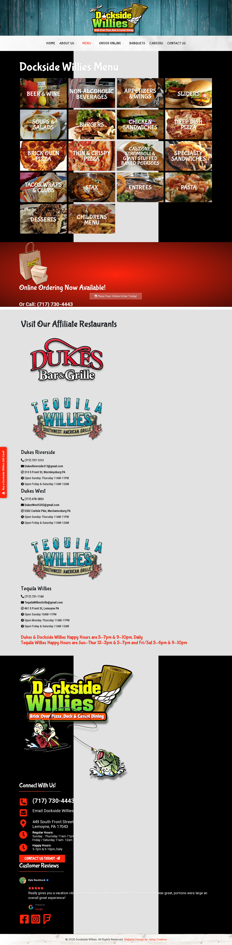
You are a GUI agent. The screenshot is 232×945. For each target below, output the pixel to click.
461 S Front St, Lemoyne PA (41, 608)
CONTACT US (176, 43)
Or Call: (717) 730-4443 (46, 304)
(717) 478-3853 (34, 499)
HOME (50, 43)
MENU (86, 43)
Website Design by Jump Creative (145, 939)
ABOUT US (66, 43)
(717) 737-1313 (34, 460)
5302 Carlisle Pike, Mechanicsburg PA (47, 511)
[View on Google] (22, 880)
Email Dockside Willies (53, 810)
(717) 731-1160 (34, 596)
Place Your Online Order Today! (117, 296)
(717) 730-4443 (53, 800)
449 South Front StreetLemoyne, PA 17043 (53, 824)
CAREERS (156, 43)
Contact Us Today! (40, 858)
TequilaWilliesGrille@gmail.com (43, 602)
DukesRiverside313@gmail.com (43, 466)
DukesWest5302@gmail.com (41, 505)
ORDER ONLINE (110, 43)
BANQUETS (137, 43)
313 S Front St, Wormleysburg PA (44, 472)
